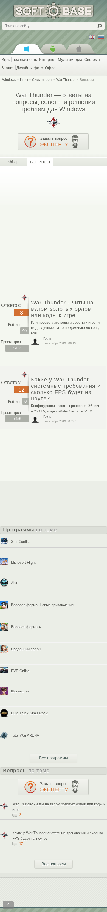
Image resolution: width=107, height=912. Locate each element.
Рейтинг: (15, 325)
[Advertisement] (53, 228)
